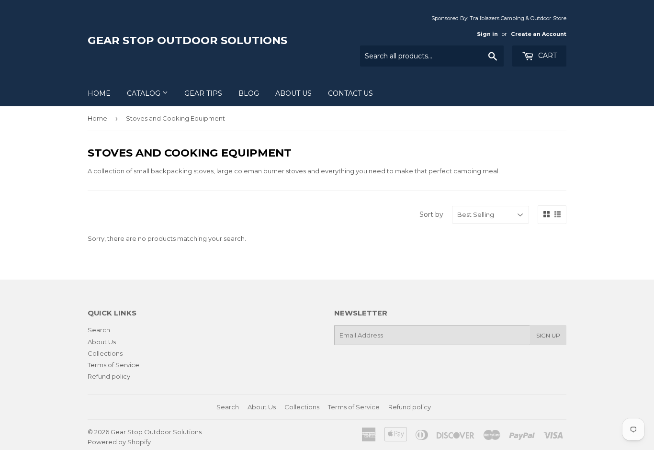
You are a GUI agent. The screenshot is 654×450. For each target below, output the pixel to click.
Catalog (144, 93)
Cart (546, 55)
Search (99, 330)
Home (99, 93)
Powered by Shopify (119, 442)
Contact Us (350, 93)
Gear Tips (203, 93)
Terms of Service (113, 365)
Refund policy (109, 376)
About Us (293, 93)
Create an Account (538, 34)
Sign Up (548, 335)
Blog (248, 93)
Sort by (431, 214)
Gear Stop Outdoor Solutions (187, 40)
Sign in (487, 34)
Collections (105, 353)
